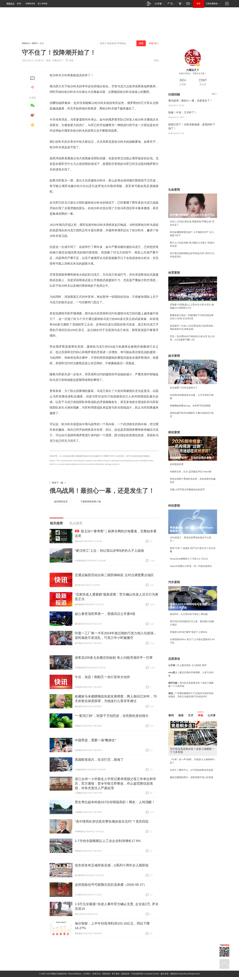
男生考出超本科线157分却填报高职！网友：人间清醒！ (115, 802)
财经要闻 (174, 432)
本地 (200, 715)
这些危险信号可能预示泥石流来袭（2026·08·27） (111, 884)
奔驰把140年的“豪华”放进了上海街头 (188, 632)
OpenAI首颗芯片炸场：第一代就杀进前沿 (191, 566)
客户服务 (116, 974)
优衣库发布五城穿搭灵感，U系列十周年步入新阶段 (112, 865)
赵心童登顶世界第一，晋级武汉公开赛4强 (105, 614)
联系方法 (96, 974)
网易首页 (10, 3)
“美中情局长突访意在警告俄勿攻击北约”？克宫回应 (112, 821)
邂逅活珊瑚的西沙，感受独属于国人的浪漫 (191, 777)
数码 (171, 715)
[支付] (180, 3)
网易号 (35, 43)
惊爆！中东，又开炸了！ (182, 112)
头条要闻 (174, 189)
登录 (198, 3)
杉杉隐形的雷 (177, 464)
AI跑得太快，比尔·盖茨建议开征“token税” (191, 471)
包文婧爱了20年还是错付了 (184, 387)
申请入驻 (153, 43)
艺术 (190, 715)
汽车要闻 (174, 582)
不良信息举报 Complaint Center (145, 974)
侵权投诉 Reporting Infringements (185, 974)
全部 (213, 94)
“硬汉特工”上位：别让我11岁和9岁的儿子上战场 (109, 550)
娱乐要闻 (174, 355)
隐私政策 (125, 974)
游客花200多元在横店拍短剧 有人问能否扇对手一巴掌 (114, 657)
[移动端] (149, 3)
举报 (156, 60)
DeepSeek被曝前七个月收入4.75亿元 (189, 558)
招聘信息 (106, 974)
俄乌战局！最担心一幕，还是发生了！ (102, 490)
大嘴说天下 (57, 60)
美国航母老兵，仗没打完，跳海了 (99, 759)
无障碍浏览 (30, 3)
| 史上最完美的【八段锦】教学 (187, 665)
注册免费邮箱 (212, 3)
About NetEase (74, 974)
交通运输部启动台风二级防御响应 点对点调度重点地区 (114, 575)
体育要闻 (174, 272)
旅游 (181, 715)
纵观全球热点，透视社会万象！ (192, 73)
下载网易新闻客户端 (90, 501)
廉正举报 (164, 974)
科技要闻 (174, 505)
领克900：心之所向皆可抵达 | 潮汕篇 (189, 614)
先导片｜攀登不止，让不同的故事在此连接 (191, 770)
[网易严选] (170, 3)
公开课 (211, 715)
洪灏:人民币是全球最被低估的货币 (187, 489)
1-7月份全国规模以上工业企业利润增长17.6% (108, 841)
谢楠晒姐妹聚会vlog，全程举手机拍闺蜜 (190, 405)
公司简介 (87, 974)
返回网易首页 (61, 501)
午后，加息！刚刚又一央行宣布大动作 (102, 677)
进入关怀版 (42, 3)
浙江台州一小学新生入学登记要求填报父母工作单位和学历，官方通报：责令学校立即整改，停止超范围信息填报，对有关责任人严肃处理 (115, 783)
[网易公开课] (159, 3)
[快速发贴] (32, 78)
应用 (19, 3)
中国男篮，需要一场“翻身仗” (95, 740)
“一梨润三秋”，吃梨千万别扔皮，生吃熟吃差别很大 (112, 716)
